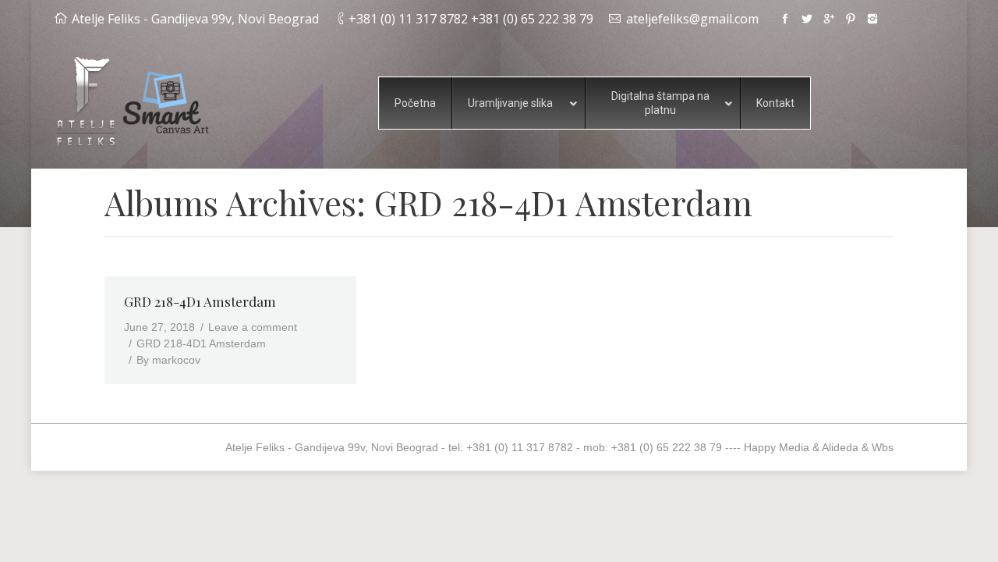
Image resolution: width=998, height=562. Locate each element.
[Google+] (828, 18)
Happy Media (776, 447)
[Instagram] (872, 18)
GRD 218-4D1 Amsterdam (200, 301)
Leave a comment (252, 327)
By (168, 360)
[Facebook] (785, 18)
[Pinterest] (850, 18)
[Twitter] (807, 18)
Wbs (883, 447)
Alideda (840, 447)
